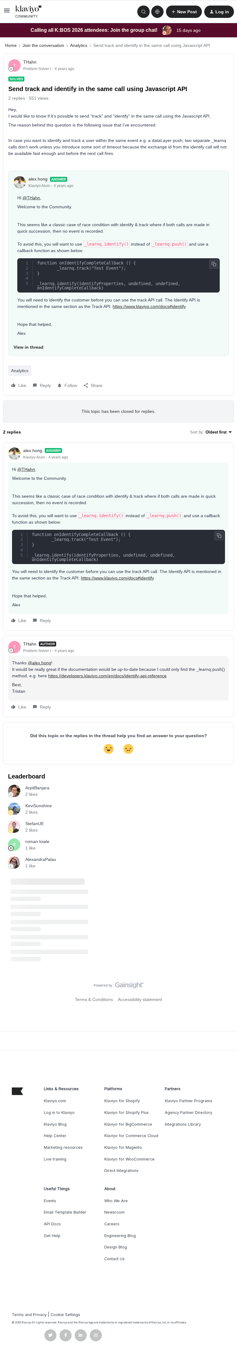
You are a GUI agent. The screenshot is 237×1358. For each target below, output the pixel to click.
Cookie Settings (65, 1314)
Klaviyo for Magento (123, 1147)
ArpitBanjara (37, 787)
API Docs (52, 1224)
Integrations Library (183, 1124)
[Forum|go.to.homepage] (28, 12)
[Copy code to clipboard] (213, 264)
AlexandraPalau (40, 859)
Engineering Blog (120, 1235)
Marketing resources (63, 1147)
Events (50, 1200)
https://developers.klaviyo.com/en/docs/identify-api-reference (107, 675)
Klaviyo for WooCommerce (129, 1159)
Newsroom (114, 1212)
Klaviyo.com (55, 1100)
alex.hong (38, 178)
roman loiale (37, 841)
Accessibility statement (140, 999)
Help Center (55, 1135)
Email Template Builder (65, 1212)
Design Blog (115, 1247)
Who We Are (116, 1200)
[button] (6, 12)
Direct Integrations (121, 1170)
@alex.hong (39, 662)
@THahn (31, 197)
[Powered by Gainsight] (118, 986)
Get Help (52, 1235)
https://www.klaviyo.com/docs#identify (149, 306)
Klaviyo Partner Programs (188, 1100)
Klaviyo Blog (55, 1124)
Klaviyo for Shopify (122, 1100)
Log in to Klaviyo (59, 1112)
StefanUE (34, 823)
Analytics (78, 45)
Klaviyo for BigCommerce (128, 1124)
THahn (29, 62)
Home (11, 45)
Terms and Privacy (29, 1314)
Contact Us (114, 1258)
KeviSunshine (38, 805)
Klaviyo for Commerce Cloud (131, 1135)
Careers (111, 1224)
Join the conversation (43, 45)
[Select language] (157, 12)
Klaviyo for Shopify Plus (126, 1112)
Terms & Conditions (94, 999)
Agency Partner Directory (188, 1112)
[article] (118, 536)
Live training (55, 1159)
